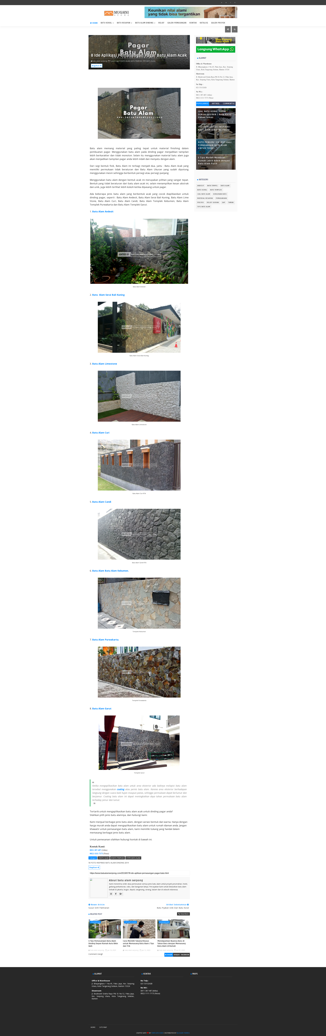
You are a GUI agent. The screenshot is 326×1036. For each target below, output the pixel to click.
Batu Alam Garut (101, 708)
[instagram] (221, 2)
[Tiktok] (230, 1027)
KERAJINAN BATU (220, 194)
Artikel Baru (216, 104)
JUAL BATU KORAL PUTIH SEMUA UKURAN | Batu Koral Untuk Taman (215, 114)
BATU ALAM (225, 186)
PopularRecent (202, 104)
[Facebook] (221, 1027)
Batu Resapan (123, 23)
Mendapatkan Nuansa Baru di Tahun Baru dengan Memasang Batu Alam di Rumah (171, 943)
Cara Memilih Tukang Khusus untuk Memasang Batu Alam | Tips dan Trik (138, 943)
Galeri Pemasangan (176, 23)
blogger (168, 955)
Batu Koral (106, 23)
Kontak (193, 23)
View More (184, 914)
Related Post (96, 914)
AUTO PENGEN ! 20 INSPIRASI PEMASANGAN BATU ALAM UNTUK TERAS (215, 145)
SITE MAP (103, 1027)
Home (95, 23)
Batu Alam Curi (100, 432)
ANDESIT (200, 186)
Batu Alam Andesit (102, 211)
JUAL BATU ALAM (203, 194)
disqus (177, 955)
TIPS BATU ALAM (130, 922)
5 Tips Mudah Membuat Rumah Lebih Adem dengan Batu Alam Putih (214, 160)
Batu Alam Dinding (144, 23)
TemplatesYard (157, 1033)
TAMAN (231, 202)
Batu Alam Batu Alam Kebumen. (110, 570)
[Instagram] (226, 1027)
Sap (223, 202)
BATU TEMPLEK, (136, 61)
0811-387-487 (95, 850)
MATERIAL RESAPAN (205, 198)
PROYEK (200, 202)
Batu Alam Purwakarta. (105, 639)
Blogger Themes (183, 1033)
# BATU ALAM (104, 858)
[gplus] (235, 2)
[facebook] (230, 2)
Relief (161, 23)
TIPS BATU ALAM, (149, 61)
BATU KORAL (202, 190)
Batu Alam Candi (101, 501)
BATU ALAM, (125, 61)
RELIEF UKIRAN (213, 202)
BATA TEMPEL (212, 186)
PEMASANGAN (95, 922)
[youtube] (226, 2)
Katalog (204, 23)
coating (120, 789)
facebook (185, 955)
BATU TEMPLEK (216, 190)
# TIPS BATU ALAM (133, 858)
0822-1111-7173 (96, 853)
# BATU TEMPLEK (117, 858)
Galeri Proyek (218, 23)
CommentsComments (229, 104)
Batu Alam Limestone (104, 363)
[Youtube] (235, 1027)
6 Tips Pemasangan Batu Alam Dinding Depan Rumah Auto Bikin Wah (103, 943)
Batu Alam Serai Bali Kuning (108, 294)
